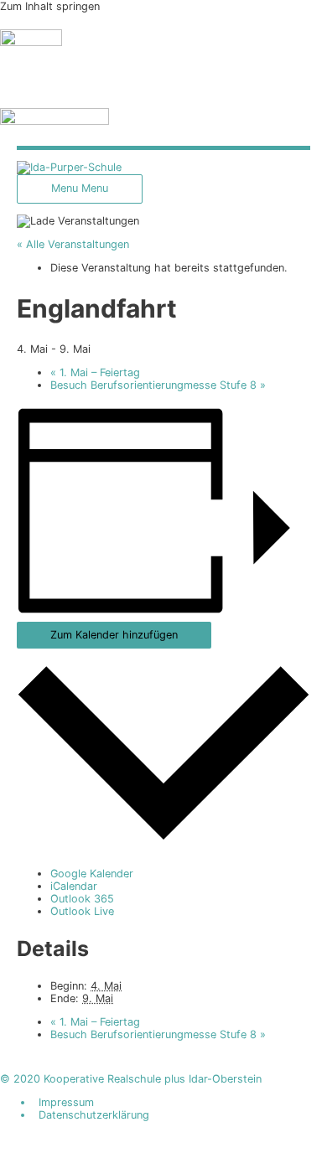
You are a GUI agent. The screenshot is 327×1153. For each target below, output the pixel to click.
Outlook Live (82, 911)
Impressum (66, 1102)
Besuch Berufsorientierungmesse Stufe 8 (158, 385)
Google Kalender (91, 873)
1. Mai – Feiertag (95, 372)
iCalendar (73, 886)
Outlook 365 (82, 898)
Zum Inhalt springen (50, 6)
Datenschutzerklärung (94, 1115)
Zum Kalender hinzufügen (114, 634)
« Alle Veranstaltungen (73, 244)
